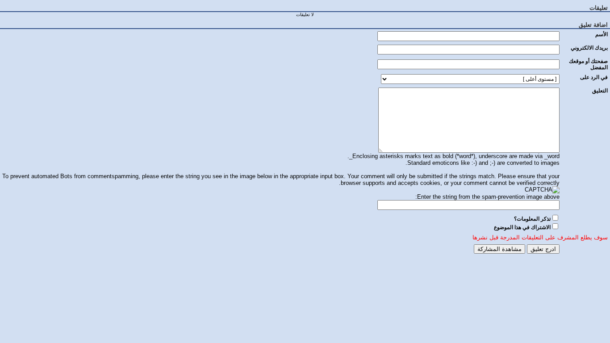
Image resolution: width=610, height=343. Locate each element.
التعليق (600, 91)
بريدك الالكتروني (589, 48)
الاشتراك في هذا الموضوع (522, 227)
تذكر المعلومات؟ (532, 219)
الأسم (601, 34)
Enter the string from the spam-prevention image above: (487, 196)
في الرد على (594, 77)
